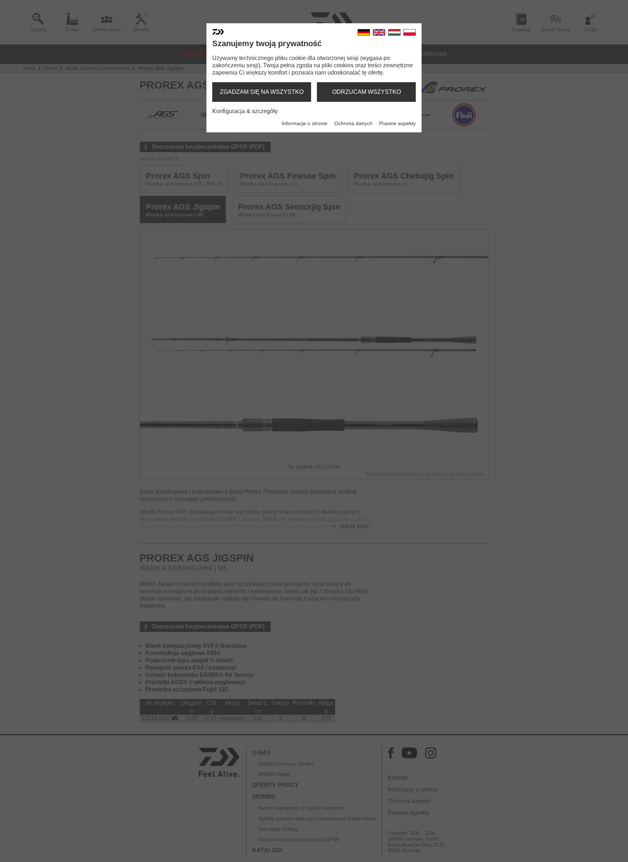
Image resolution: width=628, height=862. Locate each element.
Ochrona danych (353, 123)
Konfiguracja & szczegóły (245, 111)
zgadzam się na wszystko (261, 92)
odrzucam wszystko (366, 92)
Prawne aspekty (397, 123)
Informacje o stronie (304, 123)
